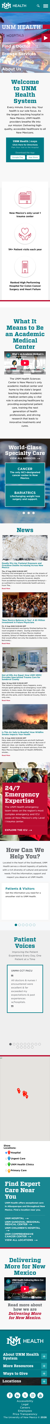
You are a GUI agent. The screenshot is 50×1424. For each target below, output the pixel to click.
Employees (25, 1410)
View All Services (23, 458)
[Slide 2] (24, 513)
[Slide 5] (30, 925)
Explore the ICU (16, 830)
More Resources (18, 1366)
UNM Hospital (14, 1218)
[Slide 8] (36, 1044)
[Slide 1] (19, 513)
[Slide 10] (18, 1047)
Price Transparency (25, 1414)
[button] (27, 1097)
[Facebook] (10, 1395)
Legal (25, 1404)
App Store (33, 157)
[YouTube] (40, 1395)
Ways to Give (15, 1373)
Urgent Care (18, 1158)
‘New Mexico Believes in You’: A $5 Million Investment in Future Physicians (23, 621)
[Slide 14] (32, 1047)
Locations (13, 1381)
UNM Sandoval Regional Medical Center (22, 1223)
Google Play (17, 157)
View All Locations (19, 1240)
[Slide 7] (32, 1044)
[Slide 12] (25, 1047)
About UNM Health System (21, 1356)
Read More (6, 588)
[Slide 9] (39, 1044)
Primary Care (19, 1170)
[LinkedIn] (17, 1395)
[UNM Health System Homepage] (25, 1334)
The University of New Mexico (20, 1417)
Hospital (16, 1153)
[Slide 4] (33, 513)
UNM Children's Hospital (22, 1228)
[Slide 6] (34, 925)
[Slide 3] (28, 513)
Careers (25, 1407)
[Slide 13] (28, 1047)
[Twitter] (25, 1395)
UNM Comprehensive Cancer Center (19, 1235)
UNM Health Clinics (22, 1164)
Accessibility (25, 1401)
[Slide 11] (21, 1047)
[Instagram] (33, 1395)
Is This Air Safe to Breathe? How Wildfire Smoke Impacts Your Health (22, 733)
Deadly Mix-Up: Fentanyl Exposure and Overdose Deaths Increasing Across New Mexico (22, 565)
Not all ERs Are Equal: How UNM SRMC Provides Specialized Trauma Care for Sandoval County (22, 677)
